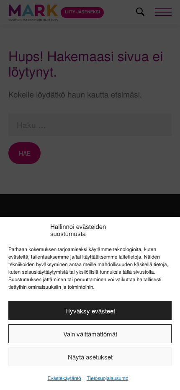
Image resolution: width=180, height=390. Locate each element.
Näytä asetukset (90, 356)
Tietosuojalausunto (107, 378)
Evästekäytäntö (64, 378)
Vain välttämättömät (90, 333)
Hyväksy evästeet (90, 310)
